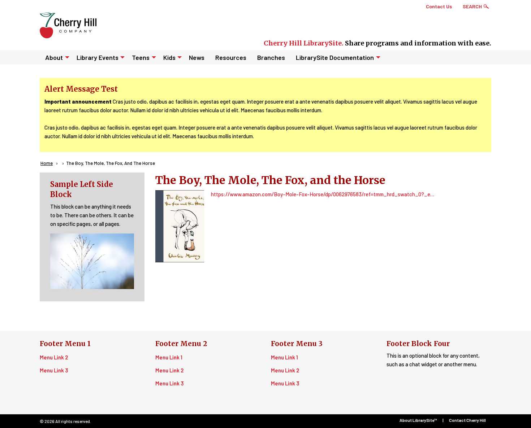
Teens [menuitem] (141, 57)
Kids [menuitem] (169, 57)
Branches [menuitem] (271, 57)
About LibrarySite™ (418, 420)
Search (472, 6)
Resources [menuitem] (230, 57)
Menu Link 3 (54, 370)
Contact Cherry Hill (467, 420)
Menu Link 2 (54, 357)
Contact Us (439, 6)
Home (46, 163)
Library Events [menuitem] (97, 57)
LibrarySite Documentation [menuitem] (335, 57)
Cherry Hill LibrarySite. (304, 43)
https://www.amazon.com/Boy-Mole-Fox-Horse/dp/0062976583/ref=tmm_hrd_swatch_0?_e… (322, 194)
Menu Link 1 (168, 357)
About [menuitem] (54, 57)
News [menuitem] (196, 57)
